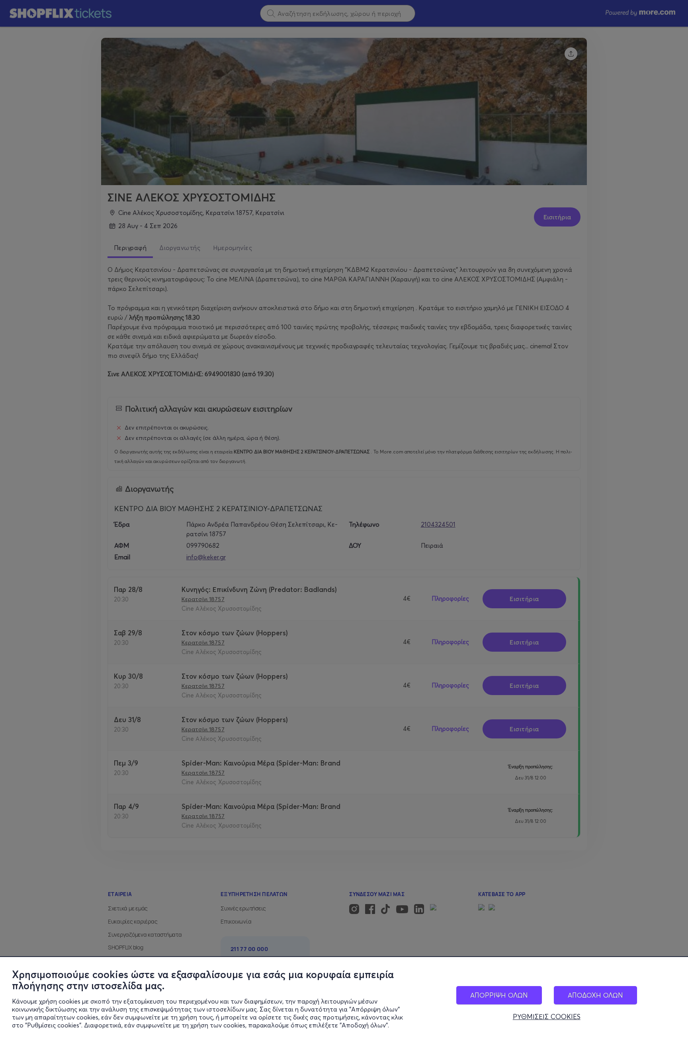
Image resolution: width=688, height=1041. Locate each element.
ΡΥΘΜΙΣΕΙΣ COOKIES (546, 1017)
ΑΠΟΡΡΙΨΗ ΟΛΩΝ (499, 995)
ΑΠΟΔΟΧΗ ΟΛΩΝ (595, 995)
